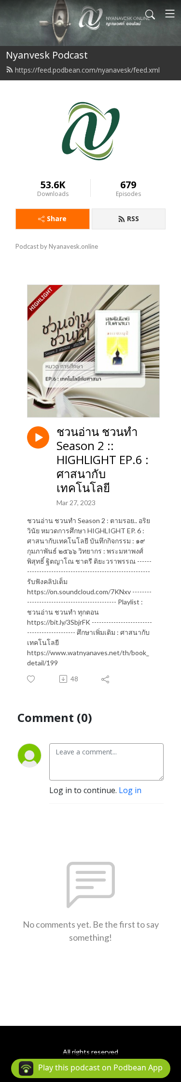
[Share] (105, 679)
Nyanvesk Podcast (47, 54)
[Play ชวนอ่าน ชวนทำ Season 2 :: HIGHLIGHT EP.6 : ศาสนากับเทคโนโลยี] (38, 437)
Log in (130, 790)
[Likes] (31, 679)
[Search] (150, 13)
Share (57, 218)
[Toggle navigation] (170, 13)
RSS (133, 218)
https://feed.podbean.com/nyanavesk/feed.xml (87, 70)
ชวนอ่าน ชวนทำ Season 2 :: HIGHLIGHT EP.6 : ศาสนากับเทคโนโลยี (102, 460)
